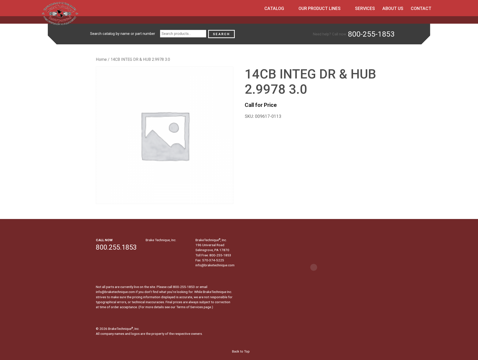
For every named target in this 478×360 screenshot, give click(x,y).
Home (101, 59)
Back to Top (240, 351)
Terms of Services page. (194, 307)
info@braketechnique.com (215, 265)
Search (221, 34)
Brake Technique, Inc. (161, 240)
